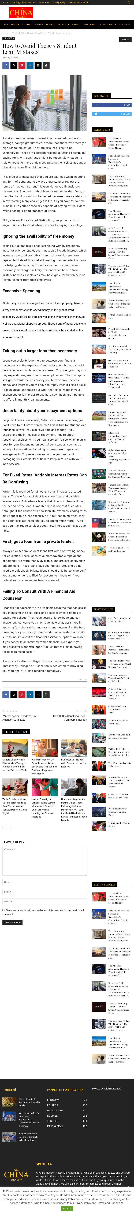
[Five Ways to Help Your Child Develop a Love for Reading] (74, 748)
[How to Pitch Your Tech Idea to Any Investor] (99, 738)
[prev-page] (4, 827)
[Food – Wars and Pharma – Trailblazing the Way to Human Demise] (99, 650)
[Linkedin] (30, 65)
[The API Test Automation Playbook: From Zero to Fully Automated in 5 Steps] (99, 214)
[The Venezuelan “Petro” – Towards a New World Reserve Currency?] (99, 664)
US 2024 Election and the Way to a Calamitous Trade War (119, 363)
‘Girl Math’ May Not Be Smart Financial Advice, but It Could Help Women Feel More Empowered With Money (44, 766)
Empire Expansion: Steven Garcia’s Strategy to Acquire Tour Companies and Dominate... (118, 418)
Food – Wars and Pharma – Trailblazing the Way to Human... (118, 649)
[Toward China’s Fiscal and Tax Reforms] (99, 551)
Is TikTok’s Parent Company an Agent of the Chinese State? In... (119, 473)
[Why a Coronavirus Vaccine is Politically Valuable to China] (9, 1137)
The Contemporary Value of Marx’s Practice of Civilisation (119, 677)
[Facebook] (5, 65)
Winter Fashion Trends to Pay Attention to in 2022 (19, 717)
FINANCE (76, 24)
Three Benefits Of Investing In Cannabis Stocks (29, 1102)
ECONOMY (27, 24)
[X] (13, 65)
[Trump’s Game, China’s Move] (99, 318)
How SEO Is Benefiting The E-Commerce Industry (70, 717)
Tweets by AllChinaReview (106, 1088)
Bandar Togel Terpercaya (84, 1183)
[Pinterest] (21, 65)
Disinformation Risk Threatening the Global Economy (119, 349)
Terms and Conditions (79, 2)
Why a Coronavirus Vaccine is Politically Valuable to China (28, 1136)
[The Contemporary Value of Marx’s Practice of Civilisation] (99, 678)
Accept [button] (67, 1208)
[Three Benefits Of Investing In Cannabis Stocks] (9, 1102)
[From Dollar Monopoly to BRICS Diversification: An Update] (99, 332)
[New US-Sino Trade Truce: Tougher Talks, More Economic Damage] (99, 780)
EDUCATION (124, 24)
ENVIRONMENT (89, 24)
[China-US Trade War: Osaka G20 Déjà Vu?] (99, 798)
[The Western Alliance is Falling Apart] (99, 766)
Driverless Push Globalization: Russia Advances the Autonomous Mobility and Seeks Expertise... (118, 234)
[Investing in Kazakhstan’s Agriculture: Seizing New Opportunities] (99, 286)
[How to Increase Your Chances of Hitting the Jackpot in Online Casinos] (99, 304)
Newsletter (44, 2)
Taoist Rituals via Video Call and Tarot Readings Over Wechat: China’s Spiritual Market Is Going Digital (14, 806)
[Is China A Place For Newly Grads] (99, 724)
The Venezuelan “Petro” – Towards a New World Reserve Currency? (120, 663)
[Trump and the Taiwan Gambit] (99, 826)
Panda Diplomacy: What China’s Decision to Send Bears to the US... (119, 536)
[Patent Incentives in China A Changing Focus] (99, 812)
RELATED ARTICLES (16, 732)
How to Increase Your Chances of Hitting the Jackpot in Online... (119, 303)
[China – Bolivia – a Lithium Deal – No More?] (99, 709)
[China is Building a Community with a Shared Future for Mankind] (99, 692)
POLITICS (39, 24)
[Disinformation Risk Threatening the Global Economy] (99, 349)
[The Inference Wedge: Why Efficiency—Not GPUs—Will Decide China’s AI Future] (99, 269)
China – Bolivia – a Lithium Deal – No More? (117, 709)
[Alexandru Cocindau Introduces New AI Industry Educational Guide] (99, 398)
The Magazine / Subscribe (24, 2)
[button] (129, 2)
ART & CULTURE (106, 24)
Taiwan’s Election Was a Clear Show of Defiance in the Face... (119, 522)
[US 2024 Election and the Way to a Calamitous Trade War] (99, 364)
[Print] (46, 65)
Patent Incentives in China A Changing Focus (117, 811)
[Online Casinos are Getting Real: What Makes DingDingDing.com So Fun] (99, 453)
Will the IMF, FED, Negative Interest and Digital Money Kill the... (119, 751)
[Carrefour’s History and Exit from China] (99, 621)
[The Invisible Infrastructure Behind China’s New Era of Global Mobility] (99, 142)
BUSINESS (50, 24)
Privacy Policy (59, 2)
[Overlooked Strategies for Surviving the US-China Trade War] (99, 635)
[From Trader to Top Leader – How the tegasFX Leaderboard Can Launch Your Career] (99, 252)
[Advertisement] (85, 12)
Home (5, 2)
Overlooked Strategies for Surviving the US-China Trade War (119, 635)
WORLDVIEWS (10, 24)
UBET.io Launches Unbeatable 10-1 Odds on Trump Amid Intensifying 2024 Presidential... (118, 380)
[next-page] (10, 827)
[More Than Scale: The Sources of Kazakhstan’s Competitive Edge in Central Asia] (99, 159)
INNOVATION (63, 24)
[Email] (38, 65)
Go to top (82, 679)
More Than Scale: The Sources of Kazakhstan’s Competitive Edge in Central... (118, 162)
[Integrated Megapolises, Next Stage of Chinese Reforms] (99, 436)
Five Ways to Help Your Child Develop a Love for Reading (73, 763)
